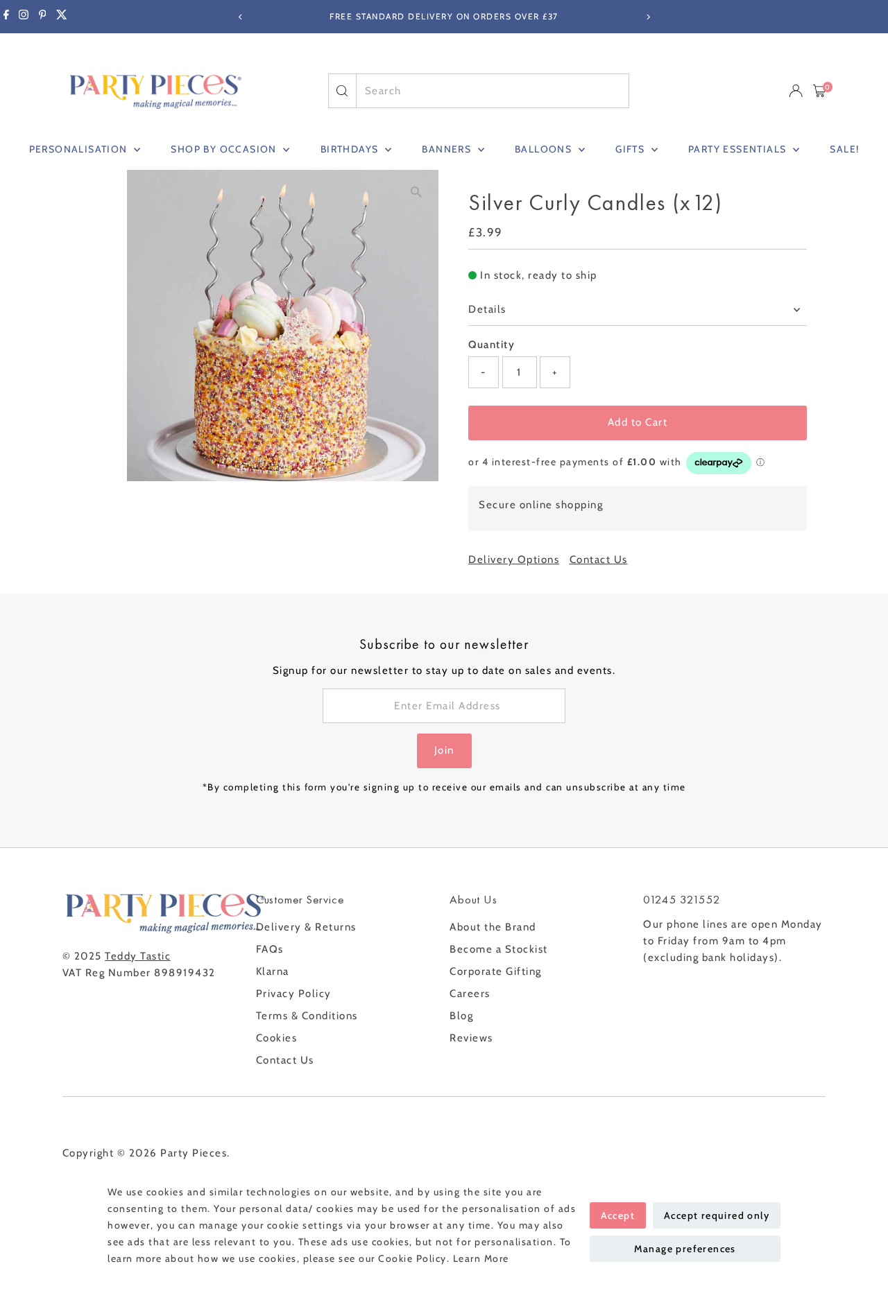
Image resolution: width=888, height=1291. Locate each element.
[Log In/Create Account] (795, 91)
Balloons (545, 149)
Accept (618, 1215)
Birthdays (351, 149)
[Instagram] (23, 16)
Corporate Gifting (496, 971)
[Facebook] (6, 16)
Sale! (844, 149)
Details (487, 309)
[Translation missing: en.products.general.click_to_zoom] (416, 192)
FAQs (270, 949)
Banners (448, 149)
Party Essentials (738, 149)
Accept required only (716, 1215)
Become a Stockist (499, 949)
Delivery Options (513, 560)
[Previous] (240, 17)
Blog (461, 1016)
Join (444, 750)
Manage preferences (685, 1248)
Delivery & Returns (306, 927)
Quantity (491, 344)
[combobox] (492, 90)
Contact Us (599, 560)
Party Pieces (193, 1153)
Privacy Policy (294, 993)
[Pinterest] (42, 16)
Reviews (471, 1038)
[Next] (647, 17)
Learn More (481, 1258)
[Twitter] (62, 16)
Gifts (631, 149)
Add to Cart (638, 422)
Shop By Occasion (225, 149)
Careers (470, 993)
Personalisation (79, 149)
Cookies (277, 1038)
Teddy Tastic (138, 956)
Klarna (272, 971)
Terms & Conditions (307, 1016)
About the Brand (493, 927)
